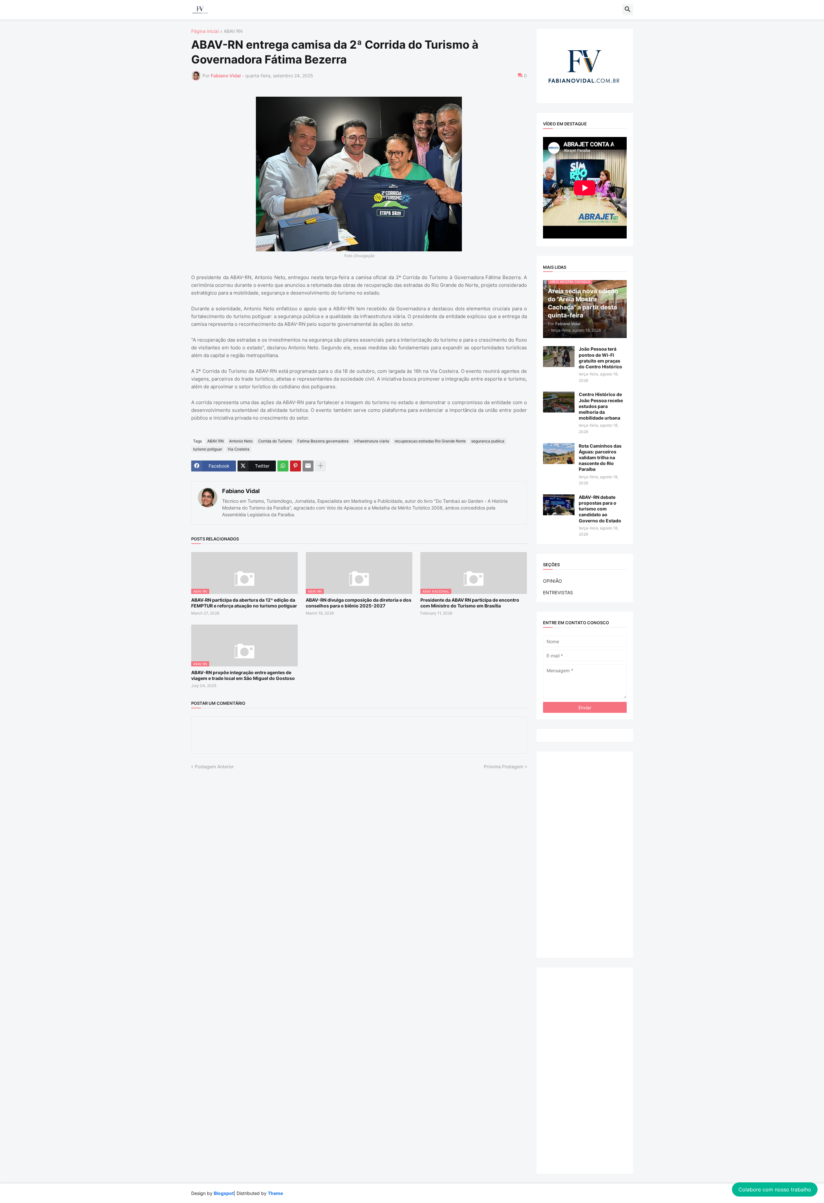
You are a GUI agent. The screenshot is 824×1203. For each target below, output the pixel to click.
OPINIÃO (552, 581)
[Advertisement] (585, 854)
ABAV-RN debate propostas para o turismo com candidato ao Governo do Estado (600, 508)
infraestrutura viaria (371, 441)
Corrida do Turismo (275, 441)
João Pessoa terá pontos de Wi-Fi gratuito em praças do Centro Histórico (600, 357)
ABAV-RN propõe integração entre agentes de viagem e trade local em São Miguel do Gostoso (243, 675)
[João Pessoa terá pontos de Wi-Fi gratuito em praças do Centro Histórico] (559, 356)
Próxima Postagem (503, 766)
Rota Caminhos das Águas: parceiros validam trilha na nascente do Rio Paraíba (600, 457)
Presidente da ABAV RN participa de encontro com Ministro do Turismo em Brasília (469, 602)
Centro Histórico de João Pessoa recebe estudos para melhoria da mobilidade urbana (601, 406)
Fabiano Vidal (241, 491)
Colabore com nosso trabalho (774, 1189)
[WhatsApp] (282, 466)
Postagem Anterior (214, 766)
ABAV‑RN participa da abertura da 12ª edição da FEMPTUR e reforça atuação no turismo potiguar (244, 602)
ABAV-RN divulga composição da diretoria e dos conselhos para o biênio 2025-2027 (358, 602)
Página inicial (205, 31)
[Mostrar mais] (320, 466)
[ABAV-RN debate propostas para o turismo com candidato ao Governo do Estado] (559, 504)
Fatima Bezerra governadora (323, 441)
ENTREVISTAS (558, 592)
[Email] (308, 466)
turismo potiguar (207, 449)
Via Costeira (238, 449)
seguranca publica (487, 441)
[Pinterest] (295, 466)
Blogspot (224, 1193)
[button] (627, 9)
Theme (275, 1193)
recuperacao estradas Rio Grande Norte (430, 441)
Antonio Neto (241, 441)
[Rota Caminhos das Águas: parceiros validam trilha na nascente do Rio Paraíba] (559, 453)
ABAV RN (233, 31)
